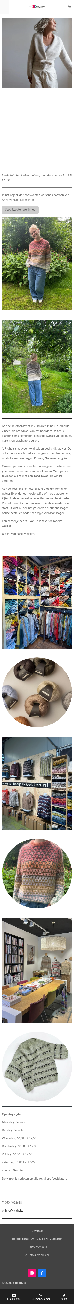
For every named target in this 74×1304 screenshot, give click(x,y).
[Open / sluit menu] (4, 7)
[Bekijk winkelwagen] (69, 7)
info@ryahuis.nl (15, 1210)
